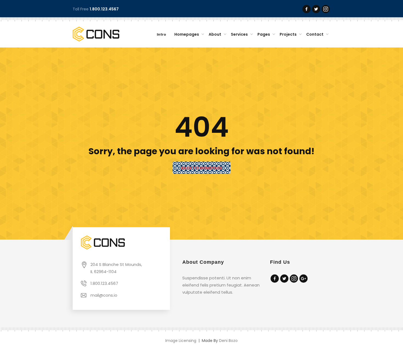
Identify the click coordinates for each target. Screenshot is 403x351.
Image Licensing (180, 340)
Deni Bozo (228, 340)
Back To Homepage (201, 168)
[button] (188, 34)
